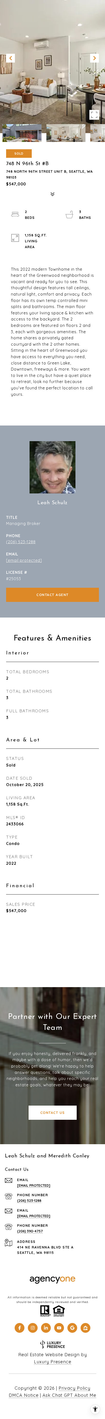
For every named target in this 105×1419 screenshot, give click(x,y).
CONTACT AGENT (52, 595)
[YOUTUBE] (59, 1328)
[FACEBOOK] (19, 1328)
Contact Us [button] (52, 1112)
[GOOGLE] (72, 1328)
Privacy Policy (74, 1388)
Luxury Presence (52, 1362)
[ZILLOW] (85, 1328)
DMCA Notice (24, 1395)
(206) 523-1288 (21, 541)
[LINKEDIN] (46, 1328)
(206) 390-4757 (30, 1231)
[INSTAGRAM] (33, 1328)
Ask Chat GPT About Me (69, 1395)
